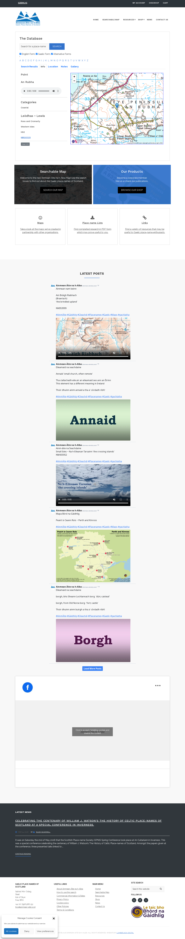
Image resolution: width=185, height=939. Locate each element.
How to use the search (66, 892)
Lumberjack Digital (125, 933)
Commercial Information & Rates (71, 896)
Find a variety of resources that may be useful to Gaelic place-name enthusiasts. (144, 227)
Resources (100, 896)
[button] (53, 918)
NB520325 (26, 137)
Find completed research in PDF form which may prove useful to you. (92, 227)
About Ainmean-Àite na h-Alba (70, 889)
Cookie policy (63, 903)
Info (43, 66)
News (97, 903)
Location (53, 66)
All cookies (11, 931)
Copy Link (25, 144)
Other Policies (63, 906)
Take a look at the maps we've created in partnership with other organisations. (40, 227)
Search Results (29, 66)
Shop (97, 899)
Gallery (75, 66)
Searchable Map (102, 892)
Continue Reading (23, 854)
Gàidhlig (22, 3)
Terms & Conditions (65, 910)
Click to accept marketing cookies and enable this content (92, 731)
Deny (26, 931)
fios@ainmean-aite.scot (25, 907)
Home (98, 889)
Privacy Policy (63, 899)
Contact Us (100, 906)
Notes (64, 66)
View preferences (45, 931)
